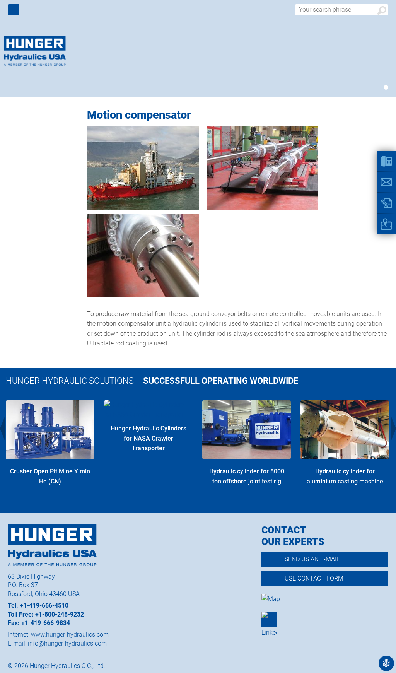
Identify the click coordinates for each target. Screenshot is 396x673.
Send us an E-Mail (312, 559)
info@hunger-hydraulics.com (67, 643)
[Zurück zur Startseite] (35, 51)
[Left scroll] (2, 428)
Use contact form (314, 578)
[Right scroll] (393, 428)
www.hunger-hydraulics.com (70, 634)
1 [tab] (386, 87)
